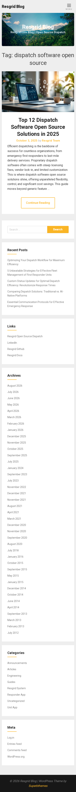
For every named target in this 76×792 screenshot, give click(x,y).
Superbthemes (38, 786)
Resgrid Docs (15, 355)
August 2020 (14, 543)
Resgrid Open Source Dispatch (25, 336)
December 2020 (16, 525)
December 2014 (16, 588)
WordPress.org (16, 756)
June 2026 (13, 398)
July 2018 (13, 550)
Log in (10, 737)
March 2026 (14, 417)
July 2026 (13, 391)
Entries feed (14, 743)
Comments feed (17, 750)
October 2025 (15, 448)
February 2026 (15, 423)
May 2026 (13, 404)
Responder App (16, 694)
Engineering (14, 675)
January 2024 (15, 468)
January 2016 (15, 556)
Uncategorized (16, 700)
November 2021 (16, 499)
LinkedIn (12, 342)
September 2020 (17, 537)
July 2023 (13, 480)
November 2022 (16, 487)
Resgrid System (16, 688)
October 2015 (15, 562)
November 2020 (16, 531)
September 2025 (17, 455)
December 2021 (16, 493)
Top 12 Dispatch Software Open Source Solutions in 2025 (38, 127)
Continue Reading (38, 203)
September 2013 (17, 613)
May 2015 (13, 575)
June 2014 (13, 601)
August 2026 (14, 385)
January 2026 (15, 429)
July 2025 (13, 461)
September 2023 (17, 474)
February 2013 (15, 626)
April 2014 (13, 607)
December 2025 (16, 436)
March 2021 (14, 518)
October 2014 (15, 594)
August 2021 (14, 506)
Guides (11, 682)
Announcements (17, 663)
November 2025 (16, 442)
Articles (11, 669)
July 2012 (13, 632)
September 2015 (17, 569)
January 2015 (15, 582)
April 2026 (13, 410)
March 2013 (14, 620)
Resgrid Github (15, 349)
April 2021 (13, 512)
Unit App (12, 707)
